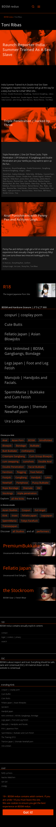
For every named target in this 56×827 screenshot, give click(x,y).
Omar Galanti (25, 183)
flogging (21, 472)
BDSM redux (10, 6)
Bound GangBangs (19, 168)
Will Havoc (47, 190)
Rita (41, 186)
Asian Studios (9, 510)
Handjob (36, 477)
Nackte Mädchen (8, 777)
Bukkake (34, 445)
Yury (16, 193)
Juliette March (45, 179)
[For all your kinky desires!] (28, 594)
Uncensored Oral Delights (14, 575)
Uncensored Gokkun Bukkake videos (19, 553)
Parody (43, 183)
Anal (4, 440)
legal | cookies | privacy (11, 637)
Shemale (28, 487)
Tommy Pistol (44, 188)
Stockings (7, 493)
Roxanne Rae (11, 188)
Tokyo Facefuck (29, 520)
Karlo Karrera (27, 100)
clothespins (27, 450)
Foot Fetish (36, 472)
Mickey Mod (7, 183)
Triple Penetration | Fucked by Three (27, 123)
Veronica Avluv (27, 190)
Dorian (18, 176)
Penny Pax (25, 266)
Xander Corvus (8, 193)
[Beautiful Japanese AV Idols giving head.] (28, 571)
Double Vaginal (26, 97)
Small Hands (22, 188)
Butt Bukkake (9, 450)
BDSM (31, 440)
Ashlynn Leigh (8, 266)
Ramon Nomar (39, 100)
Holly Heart (15, 179)
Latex (48, 477)
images (21, 170)
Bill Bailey (38, 174)
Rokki (46, 186)
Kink (4, 515)
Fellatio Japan (29, 515)
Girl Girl (4, 781)
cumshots (28, 461)
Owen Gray (35, 183)
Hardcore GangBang (39, 94)
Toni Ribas (49, 100)
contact (4, 633)
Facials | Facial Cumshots (42, 97)
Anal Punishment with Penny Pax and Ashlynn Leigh (25, 217)
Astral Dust (6, 97)
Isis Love (17, 266)
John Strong (17, 100)
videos (51, 94)
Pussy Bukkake (40, 482)
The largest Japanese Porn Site (16, 294)
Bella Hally (30, 174)
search (4, 641)
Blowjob (6, 445)
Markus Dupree (44, 181)
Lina (25, 181)
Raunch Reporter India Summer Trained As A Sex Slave (27, 49)
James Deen (24, 179)
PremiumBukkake (21, 546)
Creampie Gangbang (13, 456)
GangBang (27, 94)
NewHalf (7, 482)
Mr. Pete (16, 183)
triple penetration (14, 190)
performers (43, 531)
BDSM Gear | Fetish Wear (14, 597)
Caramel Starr (49, 174)
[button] (33, 6)
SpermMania (9, 520)
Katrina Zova (18, 181)
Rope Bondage (10, 487)
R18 (7, 287)
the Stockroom (18, 590)
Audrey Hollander (18, 174)
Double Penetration (15, 94)
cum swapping (10, 461)
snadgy (4, 786)
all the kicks (17, 498)
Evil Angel (40, 510)
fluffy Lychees (6, 773)
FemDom (7, 472)
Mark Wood (33, 181)
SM (38, 487)
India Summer (7, 100)
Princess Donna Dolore (18, 186)
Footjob (6, 477)
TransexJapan (9, 526)
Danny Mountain (9, 176)
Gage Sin (6, 179)
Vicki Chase (38, 190)
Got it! (28, 812)
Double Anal (15, 97)
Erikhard (48, 176)
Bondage (21, 445)
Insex (14, 515)
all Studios (18, 531)
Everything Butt (17, 263)
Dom (5, 94)
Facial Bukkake (36, 466)
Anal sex (8, 168)
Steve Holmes (33, 188)
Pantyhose (22, 482)
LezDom (27, 263)
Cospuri (26, 510)
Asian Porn (18, 440)
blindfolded (45, 440)
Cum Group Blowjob (40, 456)
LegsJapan (46, 515)
